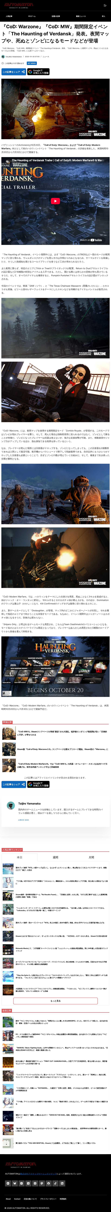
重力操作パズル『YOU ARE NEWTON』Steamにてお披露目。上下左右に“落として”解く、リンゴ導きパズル (56, 1143)
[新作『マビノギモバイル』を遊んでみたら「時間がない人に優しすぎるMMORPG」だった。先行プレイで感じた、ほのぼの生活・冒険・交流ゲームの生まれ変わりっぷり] (8, 1022)
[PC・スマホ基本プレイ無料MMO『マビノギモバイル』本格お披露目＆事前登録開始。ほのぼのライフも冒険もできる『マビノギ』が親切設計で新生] (8, 1035)
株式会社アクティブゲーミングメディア (38, 1173)
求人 (103, 16)
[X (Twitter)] (28, 1183)
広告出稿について (30, 1199)
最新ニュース (81, 16)
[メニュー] (105, 5)
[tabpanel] (55, 933)
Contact (17, 1199)
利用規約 (63, 1199)
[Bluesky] (15, 1183)
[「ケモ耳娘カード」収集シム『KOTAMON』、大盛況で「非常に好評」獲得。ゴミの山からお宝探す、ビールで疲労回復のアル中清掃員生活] (8, 1089)
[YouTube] (8, 1183)
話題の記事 (56, 16)
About (8, 1199)
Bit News (32, 63)
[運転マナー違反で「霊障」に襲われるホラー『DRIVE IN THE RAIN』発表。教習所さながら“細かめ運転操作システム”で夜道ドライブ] (8, 1116)
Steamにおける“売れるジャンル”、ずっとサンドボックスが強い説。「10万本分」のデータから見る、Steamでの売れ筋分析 (61, 936)
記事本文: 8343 (23, 820)
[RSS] (62, 1183)
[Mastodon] (42, 1183)
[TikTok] (55, 1183)
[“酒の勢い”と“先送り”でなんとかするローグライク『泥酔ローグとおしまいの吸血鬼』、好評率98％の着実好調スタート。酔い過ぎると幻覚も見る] (8, 1129)
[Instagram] (22, 1183)
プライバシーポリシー (48, 1199)
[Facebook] (49, 1183)
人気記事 (9, 16)
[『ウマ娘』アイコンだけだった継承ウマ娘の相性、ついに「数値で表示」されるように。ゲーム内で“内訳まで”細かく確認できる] (8, 1102)
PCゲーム (32, 16)
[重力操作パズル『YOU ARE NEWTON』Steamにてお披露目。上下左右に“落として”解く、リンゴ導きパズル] (8, 1143)
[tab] (19, 857)
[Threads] (35, 1183)
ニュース (46, 57)
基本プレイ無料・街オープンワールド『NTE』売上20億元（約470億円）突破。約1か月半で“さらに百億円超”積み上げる (60, 923)
